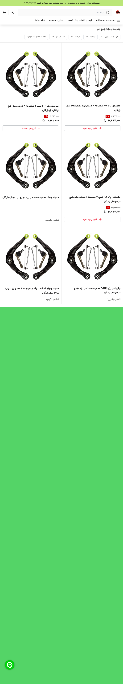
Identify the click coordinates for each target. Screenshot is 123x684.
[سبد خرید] (4, 12)
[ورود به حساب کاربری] (13, 12)
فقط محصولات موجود (36, 36)
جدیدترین (109, 36)
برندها (92, 36)
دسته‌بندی (60, 36)
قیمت (77, 36)
